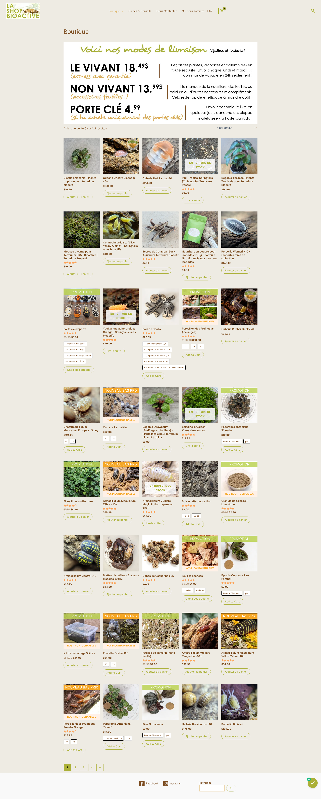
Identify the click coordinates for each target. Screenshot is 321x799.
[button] (121, 11)
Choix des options (78, 369)
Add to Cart (153, 375)
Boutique (114, 11)
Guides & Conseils (139, 11)
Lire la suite (192, 200)
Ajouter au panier (78, 197)
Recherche (205, 782)
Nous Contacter (166, 11)
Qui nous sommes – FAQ (197, 11)
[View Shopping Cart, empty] (221, 11)
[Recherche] (231, 788)
